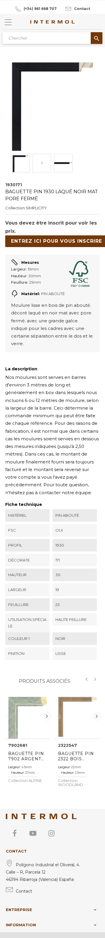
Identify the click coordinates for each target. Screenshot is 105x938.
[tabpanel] (27, 716)
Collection (15, 208)
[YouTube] (33, 833)
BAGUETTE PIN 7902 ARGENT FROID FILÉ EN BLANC (26, 756)
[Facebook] (14, 833)
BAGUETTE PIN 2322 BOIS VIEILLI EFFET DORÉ (76, 756)
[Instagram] (51, 833)
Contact (82, 8)
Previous (8, 716)
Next (47, 716)
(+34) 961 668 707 (40, 8)
